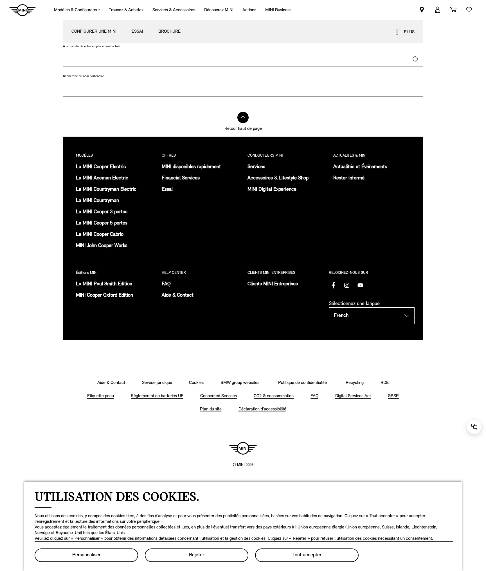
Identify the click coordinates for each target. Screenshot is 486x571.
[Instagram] (346, 285)
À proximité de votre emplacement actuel (91, 46)
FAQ (166, 284)
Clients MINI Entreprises (273, 284)
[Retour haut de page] (243, 117)
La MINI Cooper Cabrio (99, 234)
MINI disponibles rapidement (191, 167)
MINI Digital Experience (272, 189)
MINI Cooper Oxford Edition (104, 295)
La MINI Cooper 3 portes (101, 212)
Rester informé (348, 178)
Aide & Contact (178, 295)
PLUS (409, 32)
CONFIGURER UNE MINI (93, 31)
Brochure (169, 31)
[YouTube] (360, 285)
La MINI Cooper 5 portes (101, 223)
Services (256, 167)
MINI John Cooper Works (101, 245)
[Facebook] (333, 285)
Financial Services (181, 178)
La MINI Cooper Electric (101, 167)
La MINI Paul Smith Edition (104, 284)
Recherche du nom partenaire (83, 76)
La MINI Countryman (97, 200)
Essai (137, 31)
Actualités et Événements (360, 167)
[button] (438, 10)
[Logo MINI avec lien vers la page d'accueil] (243, 448)
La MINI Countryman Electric (106, 189)
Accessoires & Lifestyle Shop (278, 178)
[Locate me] (415, 59)
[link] (249, 10)
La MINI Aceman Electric (102, 178)
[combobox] (243, 59)
